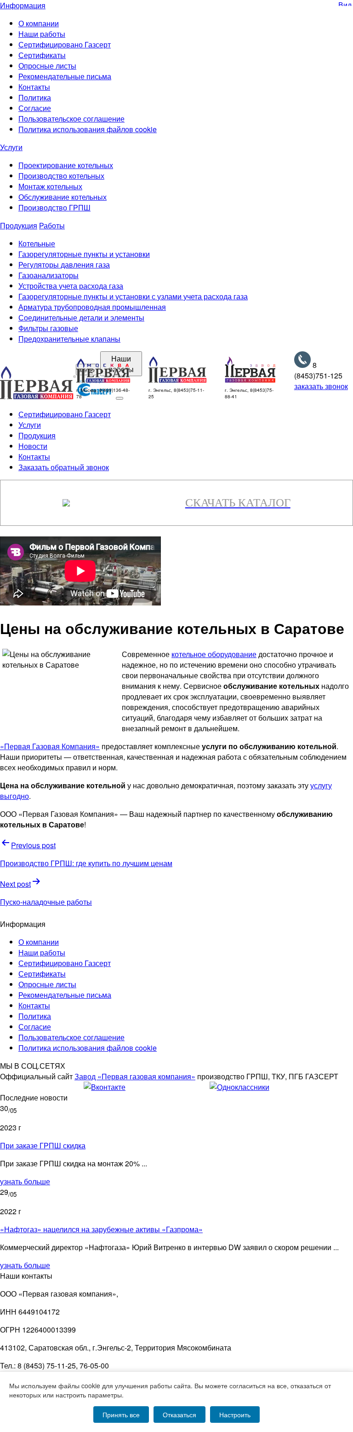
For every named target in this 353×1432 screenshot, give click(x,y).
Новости (32, 446)
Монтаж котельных (50, 186)
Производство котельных (61, 175)
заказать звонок (321, 386)
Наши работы (41, 34)
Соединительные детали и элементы (81, 317)
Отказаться (179, 1414)
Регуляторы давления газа (64, 264)
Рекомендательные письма (64, 76)
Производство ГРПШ (54, 207)
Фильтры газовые (48, 328)
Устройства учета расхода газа (70, 285)
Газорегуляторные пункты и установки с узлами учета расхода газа (133, 296)
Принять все (121, 1414)
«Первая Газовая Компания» (50, 746)
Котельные (36, 243)
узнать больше (25, 1181)
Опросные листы (47, 65)
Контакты (34, 86)
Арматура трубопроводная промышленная (92, 307)
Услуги (11, 147)
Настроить (235, 1414)
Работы (52, 225)
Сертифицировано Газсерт (64, 44)
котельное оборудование (213, 654)
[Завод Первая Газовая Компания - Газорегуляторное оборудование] (250, 379)
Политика (34, 97)
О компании (38, 23)
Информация (23, 5)
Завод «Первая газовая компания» (134, 1076)
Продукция (18, 225)
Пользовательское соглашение (71, 118)
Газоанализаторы (48, 275)
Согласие (34, 108)
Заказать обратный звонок (63, 467)
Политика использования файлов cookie (87, 129)
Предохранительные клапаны (69, 338)
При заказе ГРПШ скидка (42, 1145)
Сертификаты (42, 55)
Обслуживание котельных (62, 197)
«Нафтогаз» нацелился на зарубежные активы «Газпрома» (101, 1229)
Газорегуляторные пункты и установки (84, 254)
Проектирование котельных (65, 165)
